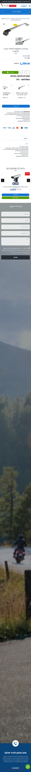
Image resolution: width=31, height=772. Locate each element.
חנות (24, 18)
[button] (29, 6)
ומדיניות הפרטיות (7, 248)
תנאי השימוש (16, 248)
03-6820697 (15, 768)
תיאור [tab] (25, 138)
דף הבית (28, 18)
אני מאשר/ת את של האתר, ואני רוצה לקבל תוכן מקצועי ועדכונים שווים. (16, 250)
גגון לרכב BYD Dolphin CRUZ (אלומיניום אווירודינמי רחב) (15, 187)
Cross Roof (24, 56)
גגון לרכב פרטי (19, 18)
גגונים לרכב (12, 18)
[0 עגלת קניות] (2, 5)
